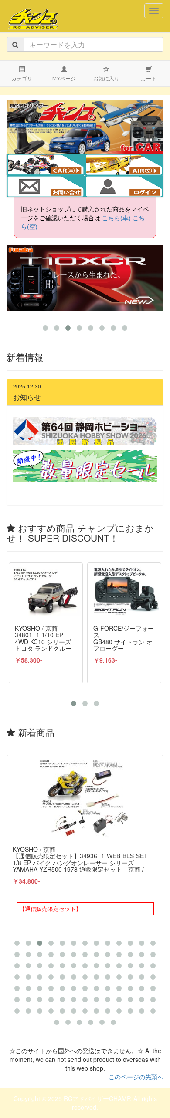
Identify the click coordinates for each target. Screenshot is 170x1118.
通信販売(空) (130, 165)
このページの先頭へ (136, 1076)
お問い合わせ (45, 187)
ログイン (124, 187)
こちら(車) (116, 217)
